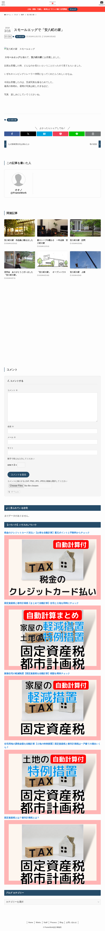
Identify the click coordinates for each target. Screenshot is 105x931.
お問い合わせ (71, 922)
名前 (11, 426)
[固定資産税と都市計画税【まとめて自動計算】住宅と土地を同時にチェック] (52, 669)
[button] (12, 133)
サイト (10, 448)
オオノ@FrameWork (19, 191)
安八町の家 (20, 36)
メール (12, 437)
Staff (45, 922)
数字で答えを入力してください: (21, 459)
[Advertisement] (52, 325)
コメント (13, 390)
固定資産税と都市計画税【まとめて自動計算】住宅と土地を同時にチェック (41, 603)
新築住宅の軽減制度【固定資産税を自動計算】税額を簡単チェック (37, 673)
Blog (61, 922)
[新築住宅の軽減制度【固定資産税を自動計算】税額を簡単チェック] (52, 739)
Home (30, 922)
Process (53, 922)
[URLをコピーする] (93, 133)
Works (38, 922)
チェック (73, 9)
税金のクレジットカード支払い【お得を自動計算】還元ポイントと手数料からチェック (47, 532)
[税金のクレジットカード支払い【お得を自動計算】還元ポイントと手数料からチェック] (52, 599)
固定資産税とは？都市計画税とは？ (21, 817)
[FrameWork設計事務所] (52, 3)
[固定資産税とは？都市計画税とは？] (52, 884)
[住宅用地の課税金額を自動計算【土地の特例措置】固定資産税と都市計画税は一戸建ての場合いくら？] (52, 813)
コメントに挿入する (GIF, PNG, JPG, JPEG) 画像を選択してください (37, 481)
